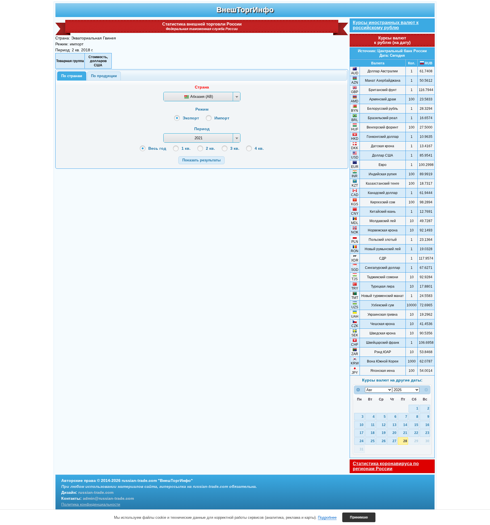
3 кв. (234, 148)
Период (202, 128)
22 (416, 433)
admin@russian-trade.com (108, 498)
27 (394, 441)
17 (362, 433)
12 (384, 425)
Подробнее (327, 517)
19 (384, 433)
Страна (202, 87)
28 (405, 441)
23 (427, 433)
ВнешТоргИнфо (245, 9)
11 (373, 425)
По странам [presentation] (71, 76)
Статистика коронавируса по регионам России (386, 466)
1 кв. (186, 148)
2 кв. (210, 148)
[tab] (71, 76)
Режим (201, 109)
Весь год (157, 148)
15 (416, 425)
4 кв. (259, 148)
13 (394, 425)
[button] (201, 160)
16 (427, 425)
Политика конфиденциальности (90, 504)
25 (373, 441)
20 (394, 433)
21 (405, 433)
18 (373, 433)
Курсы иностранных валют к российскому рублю (386, 25)
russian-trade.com (95, 492)
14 (405, 425)
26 (384, 441)
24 (362, 441)
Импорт (221, 118)
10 (362, 425)
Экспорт (191, 118)
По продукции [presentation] (104, 76)
